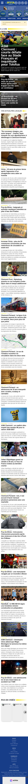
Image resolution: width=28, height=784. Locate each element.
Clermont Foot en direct (7, 277)
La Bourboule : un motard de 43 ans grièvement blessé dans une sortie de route (9, 100)
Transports (4, 239)
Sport (2, 457)
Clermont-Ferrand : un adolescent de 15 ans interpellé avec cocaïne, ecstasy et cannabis (13, 390)
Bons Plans (12, 18)
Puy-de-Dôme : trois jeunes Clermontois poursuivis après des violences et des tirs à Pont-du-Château (13, 535)
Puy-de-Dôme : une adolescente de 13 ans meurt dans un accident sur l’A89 (13, 680)
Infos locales (14, 751)
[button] (7, 712)
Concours (14, 761)
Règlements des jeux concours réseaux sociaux (14, 772)
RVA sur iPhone (14, 766)
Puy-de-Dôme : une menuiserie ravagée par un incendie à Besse (14, 573)
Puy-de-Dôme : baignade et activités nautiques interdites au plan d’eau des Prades (13, 209)
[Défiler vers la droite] (25, 712)
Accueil (3, 18)
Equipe (14, 742)
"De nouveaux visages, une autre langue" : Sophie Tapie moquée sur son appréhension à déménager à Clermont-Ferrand (14, 134)
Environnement (4, 205)
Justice (2, 167)
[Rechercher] (22, 2)
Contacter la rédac (14, 753)
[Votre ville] (16, 2)
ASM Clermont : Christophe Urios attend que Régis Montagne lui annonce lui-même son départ (13, 643)
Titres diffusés (14, 743)
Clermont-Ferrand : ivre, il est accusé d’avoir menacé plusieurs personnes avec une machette (13, 499)
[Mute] (27, 8)
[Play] (2, 12)
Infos (19, 18)
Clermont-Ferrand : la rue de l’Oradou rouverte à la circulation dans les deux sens (13, 354)
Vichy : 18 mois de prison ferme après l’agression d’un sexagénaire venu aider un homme (13, 172)
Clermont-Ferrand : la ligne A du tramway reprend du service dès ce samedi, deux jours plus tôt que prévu (13, 318)
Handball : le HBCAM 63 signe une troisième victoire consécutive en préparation (13, 606)
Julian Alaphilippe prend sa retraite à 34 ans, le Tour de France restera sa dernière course (12, 463)
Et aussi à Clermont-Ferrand (7, 129)
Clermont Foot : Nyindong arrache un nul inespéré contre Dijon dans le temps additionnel (13, 281)
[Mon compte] (25, 2)
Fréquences (14, 745)
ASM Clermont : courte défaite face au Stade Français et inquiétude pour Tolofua (11, 55)
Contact (14, 740)
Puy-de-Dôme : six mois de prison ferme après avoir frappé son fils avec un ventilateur (10, 83)
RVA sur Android (14, 767)
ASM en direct (4, 32)
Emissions (14, 759)
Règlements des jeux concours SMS (14, 774)
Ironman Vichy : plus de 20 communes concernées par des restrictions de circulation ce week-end (13, 244)
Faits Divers (3, 385)
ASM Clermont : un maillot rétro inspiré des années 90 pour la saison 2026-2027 (13, 427)
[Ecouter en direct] (19, 2)
